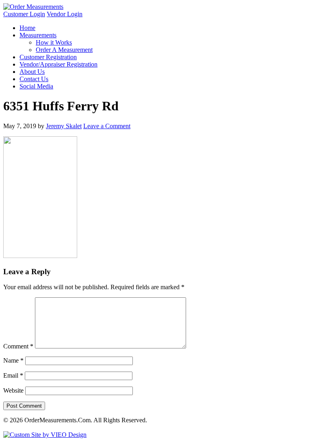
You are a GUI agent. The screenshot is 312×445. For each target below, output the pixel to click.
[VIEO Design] (45, 434)
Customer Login (24, 14)
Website (13, 390)
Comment (18, 346)
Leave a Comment (106, 126)
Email (13, 375)
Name (13, 360)
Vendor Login (64, 14)
